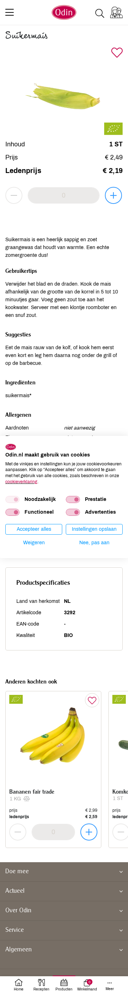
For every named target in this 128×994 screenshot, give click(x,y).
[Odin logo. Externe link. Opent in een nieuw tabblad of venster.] (10, 447)
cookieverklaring (21, 481)
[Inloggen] (116, 12)
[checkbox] (12, 499)
